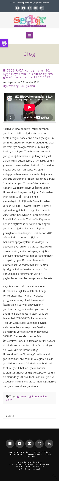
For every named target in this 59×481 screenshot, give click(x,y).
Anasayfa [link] (13, 452)
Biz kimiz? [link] (26, 452)
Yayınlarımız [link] (33, 454)
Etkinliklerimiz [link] (42, 452)
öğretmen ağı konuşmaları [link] (31, 396)
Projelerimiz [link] (17, 454)
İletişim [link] (47, 454)
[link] (4, 43)
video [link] (9, 400)
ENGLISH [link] (30, 457)
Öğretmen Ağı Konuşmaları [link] (19, 86)
